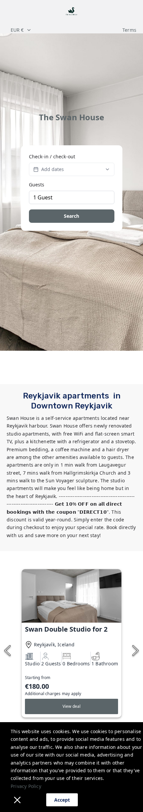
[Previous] (7, 650)
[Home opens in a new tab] (72, 12)
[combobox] (63, 30)
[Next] (135, 650)
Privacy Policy (26, 786)
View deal (72, 706)
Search (71, 216)
